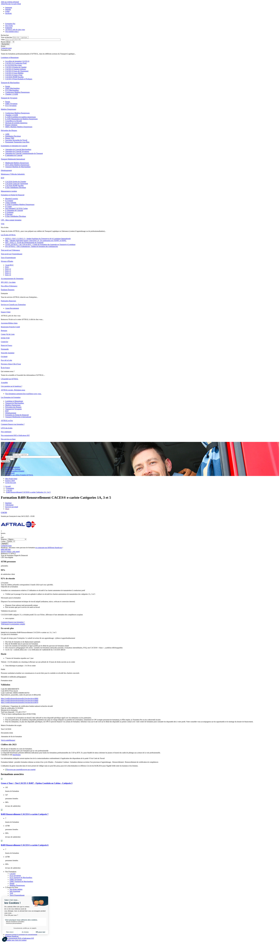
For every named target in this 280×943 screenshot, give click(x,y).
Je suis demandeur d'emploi (14, 471)
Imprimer (8, 503)
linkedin (8, 9)
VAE (11, 893)
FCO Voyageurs (15, 875)
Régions (4, 539)
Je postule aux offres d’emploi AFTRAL (19, 475)
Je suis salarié (10, 473)
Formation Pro (10, 24)
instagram (8, 7)
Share (7, 509)
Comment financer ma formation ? (12, 622)
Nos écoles (9, 26)
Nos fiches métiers (16, 889)
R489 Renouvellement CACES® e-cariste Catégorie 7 (24, 814)
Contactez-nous (6, 546)
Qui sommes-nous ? (12, 31)
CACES (4, 512)
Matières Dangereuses (17, 885)
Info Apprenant (15, 891)
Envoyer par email (11, 507)
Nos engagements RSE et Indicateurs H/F (19, 938)
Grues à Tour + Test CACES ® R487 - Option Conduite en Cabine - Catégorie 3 (36, 783)
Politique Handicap (11, 936)
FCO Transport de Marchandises (21, 877)
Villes (3, 40)
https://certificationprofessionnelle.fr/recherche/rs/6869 (19, 700)
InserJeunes (17, 755)
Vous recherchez (7, 37)
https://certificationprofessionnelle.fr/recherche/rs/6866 (19, 698)
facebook (8, 13)
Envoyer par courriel (28, 769)
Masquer (12, 740)
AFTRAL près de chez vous (15, 29)
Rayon (3, 42)
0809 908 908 (10, 550)
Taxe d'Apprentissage (17, 895)
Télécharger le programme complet (13, 624)
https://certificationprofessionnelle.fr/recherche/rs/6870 (19, 702)
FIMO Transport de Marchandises (21, 881)
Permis (12, 883)
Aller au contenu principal (10, 2)
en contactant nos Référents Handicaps (48, 547)
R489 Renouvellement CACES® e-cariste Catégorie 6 (24, 845)
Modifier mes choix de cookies (15, 940)
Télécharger (9, 505)
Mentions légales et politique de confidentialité (21, 934)
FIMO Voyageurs (16, 879)
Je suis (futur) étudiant (12, 469)
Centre (3, 541)
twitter (7, 11)
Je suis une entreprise (12, 467)
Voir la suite (5, 740)
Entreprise (8, 28)
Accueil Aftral (16, 4)
